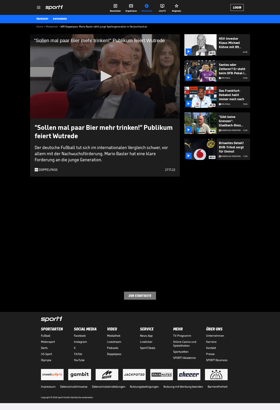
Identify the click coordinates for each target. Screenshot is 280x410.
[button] (105, 76)
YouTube (79, 360)
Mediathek (113, 335)
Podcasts (112, 348)
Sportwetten (181, 352)
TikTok (78, 354)
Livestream (114, 342)
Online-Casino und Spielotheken (184, 343)
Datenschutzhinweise (73, 386)
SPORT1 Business (216, 360)
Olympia (46, 360)
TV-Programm (182, 335)
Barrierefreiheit (217, 386)
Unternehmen (215, 335)
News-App (146, 335)
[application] (105, 76)
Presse (210, 354)
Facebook (80, 335)
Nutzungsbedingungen (144, 386)
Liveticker (146, 342)
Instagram (80, 342)
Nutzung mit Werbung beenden (183, 386)
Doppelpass (114, 354)
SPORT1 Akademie (184, 358)
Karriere (211, 342)
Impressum (48, 386)
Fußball (45, 335)
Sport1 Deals (147, 348)
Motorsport (48, 342)
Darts (44, 348)
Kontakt (211, 348)
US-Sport (46, 354)
